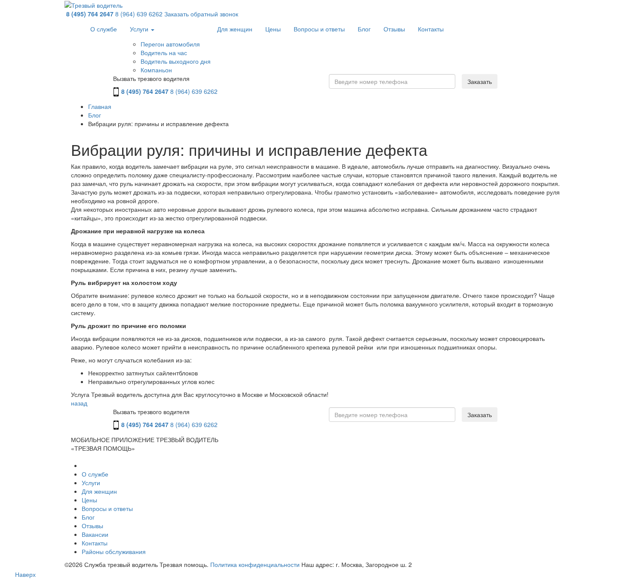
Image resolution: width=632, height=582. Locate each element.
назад (79, 403)
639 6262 (139, 13)
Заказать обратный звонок (201, 13)
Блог (364, 29)
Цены (273, 29)
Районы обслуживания (114, 551)
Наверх (25, 574)
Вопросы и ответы (319, 29)
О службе (103, 29)
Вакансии (95, 534)
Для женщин (234, 29)
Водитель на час (164, 52)
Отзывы (394, 29)
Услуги (140, 29)
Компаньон (156, 69)
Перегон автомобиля (170, 44)
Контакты (431, 29)
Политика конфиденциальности (255, 564)
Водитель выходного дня (176, 61)
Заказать (479, 81)
